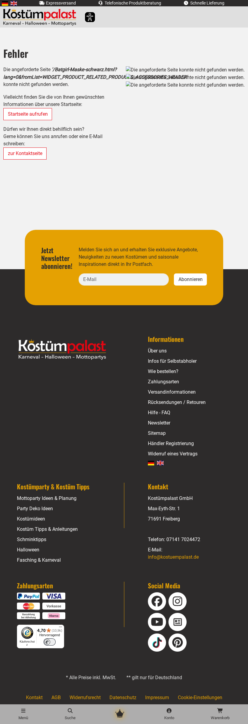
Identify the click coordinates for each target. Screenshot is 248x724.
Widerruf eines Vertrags (172, 454)
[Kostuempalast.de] (41, 17)
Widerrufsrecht (85, 697)
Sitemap (157, 433)
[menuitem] (5, 3)
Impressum (157, 697)
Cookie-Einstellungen (200, 697)
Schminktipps (31, 539)
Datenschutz (122, 697)
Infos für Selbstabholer (172, 361)
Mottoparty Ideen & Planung (47, 498)
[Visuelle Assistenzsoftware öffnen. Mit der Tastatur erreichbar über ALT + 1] (86, 17)
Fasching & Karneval (39, 560)
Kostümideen (31, 519)
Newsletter (159, 423)
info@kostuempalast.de (173, 557)
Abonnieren (190, 279)
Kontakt (34, 697)
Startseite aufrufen (28, 114)
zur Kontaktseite (25, 153)
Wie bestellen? (163, 371)
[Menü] (60, 628)
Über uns (157, 351)
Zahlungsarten (163, 382)
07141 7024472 (183, 539)
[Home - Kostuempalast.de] (70, 349)
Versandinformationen (172, 392)
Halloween (28, 550)
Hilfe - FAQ (159, 412)
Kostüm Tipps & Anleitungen (47, 529)
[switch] (50, 642)
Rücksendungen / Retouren (177, 402)
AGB (56, 697)
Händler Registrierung (171, 443)
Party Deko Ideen (35, 508)
